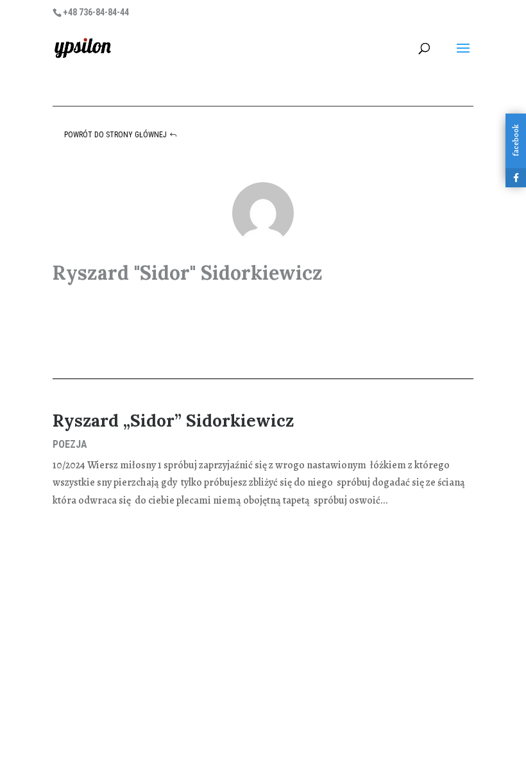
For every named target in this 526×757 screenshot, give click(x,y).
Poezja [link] (70, 444)
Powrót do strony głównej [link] (115, 134)
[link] (83, 47)
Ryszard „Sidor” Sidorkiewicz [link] (173, 420)
